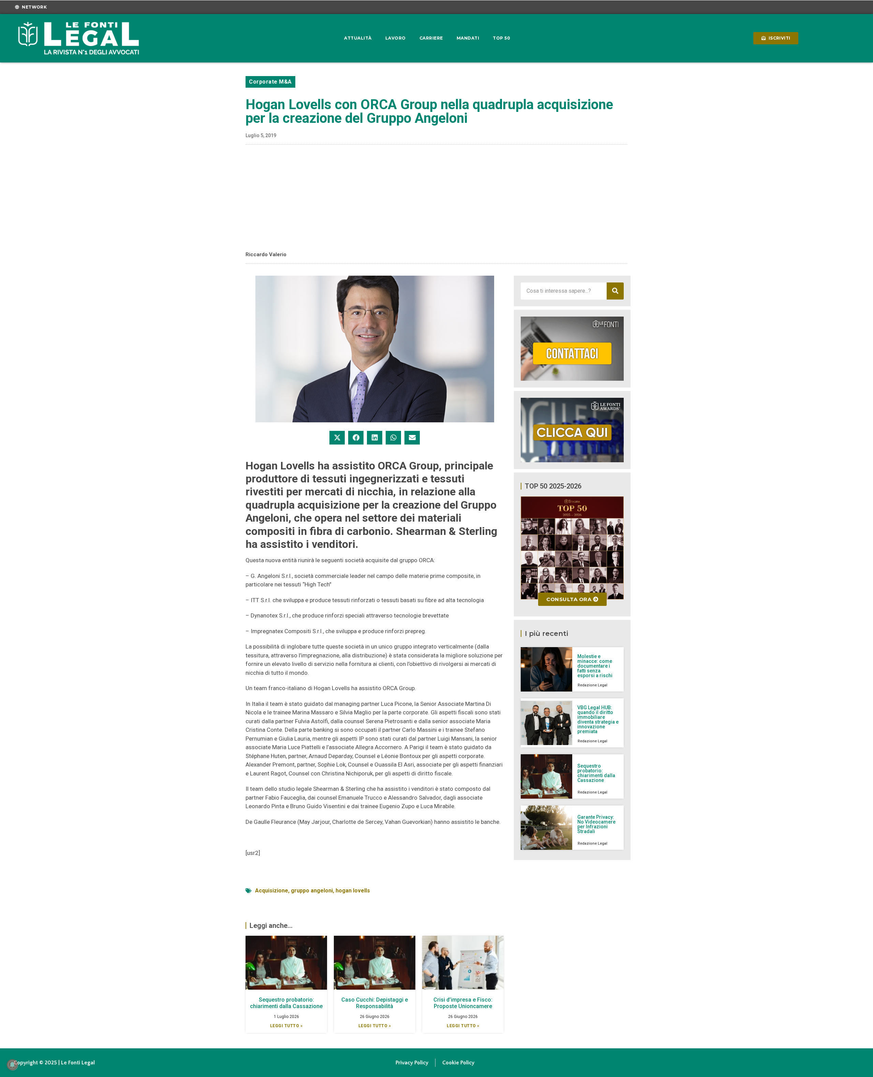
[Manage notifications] (12, 1064)
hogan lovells (353, 890)
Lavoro (395, 38)
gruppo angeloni (312, 890)
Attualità (358, 38)
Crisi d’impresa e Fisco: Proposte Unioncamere (462, 1002)
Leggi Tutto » (286, 1025)
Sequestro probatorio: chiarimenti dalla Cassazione (286, 1002)
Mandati (468, 38)
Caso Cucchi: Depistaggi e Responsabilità (374, 1002)
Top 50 (501, 38)
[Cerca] (615, 291)
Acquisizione (271, 890)
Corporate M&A (270, 81)
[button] (337, 438)
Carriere (431, 38)
